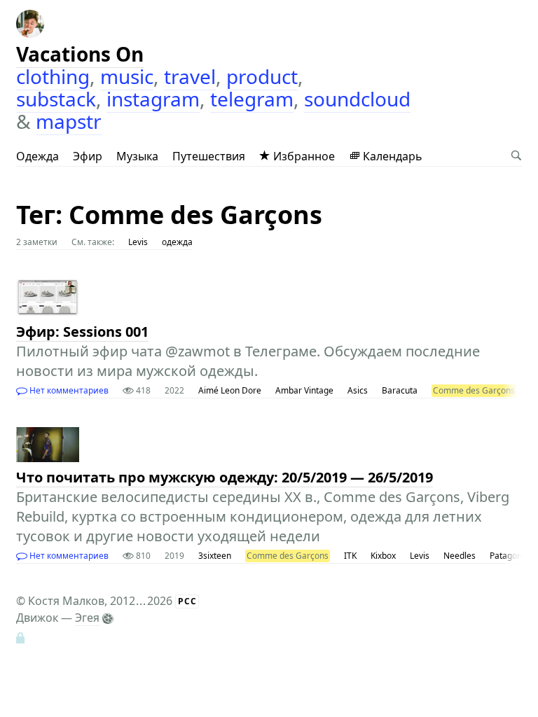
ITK (350, 556)
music (126, 76)
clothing (53, 76)
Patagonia (509, 556)
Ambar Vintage (304, 390)
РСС (187, 601)
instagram (153, 98)
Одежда (37, 156)
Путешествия (208, 156)
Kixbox (383, 556)
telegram (252, 98)
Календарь (391, 156)
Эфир (87, 156)
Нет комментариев (68, 390)
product (262, 76)
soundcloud (357, 98)
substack (56, 98)
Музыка (137, 156)
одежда (177, 242)
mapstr (69, 121)
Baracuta (400, 390)
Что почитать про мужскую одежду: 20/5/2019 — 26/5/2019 (224, 477)
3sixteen (214, 556)
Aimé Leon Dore (229, 390)
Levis (138, 242)
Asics (357, 390)
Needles (459, 556)
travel (190, 76)
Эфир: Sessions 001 (82, 331)
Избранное (302, 156)
